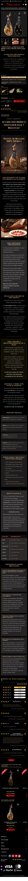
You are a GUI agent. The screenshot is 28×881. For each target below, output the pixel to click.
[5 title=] (26, 684)
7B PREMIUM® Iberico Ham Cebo (10, 788)
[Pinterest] (8, 106)
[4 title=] (24, 684)
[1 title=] (18, 684)
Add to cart (19, 101)
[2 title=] (20, 684)
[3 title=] (22, 684)
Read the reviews (22, 112)
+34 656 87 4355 (5, 1)
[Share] (6, 106)
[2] (4, 109)
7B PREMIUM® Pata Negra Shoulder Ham (10, 823)
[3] (6, 109)
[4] (8, 109)
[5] (10, 109)
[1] (2, 109)
